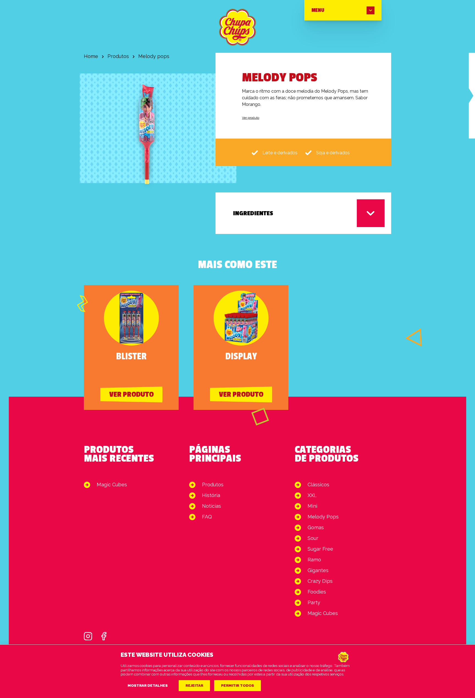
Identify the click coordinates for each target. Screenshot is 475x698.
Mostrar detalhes (148, 685)
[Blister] (472, 96)
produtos (118, 56)
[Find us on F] (104, 636)
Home (91, 56)
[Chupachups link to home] (237, 27)
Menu (317, 10)
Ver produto (250, 118)
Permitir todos (237, 685)
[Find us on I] (88, 636)
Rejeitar (194, 685)
